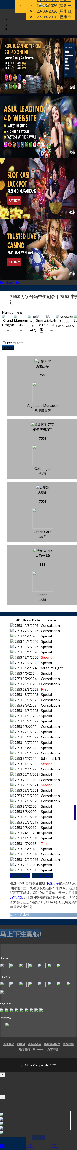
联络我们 (24, 1049)
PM (2, 1145)
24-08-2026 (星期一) (54, 5)
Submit (8, 347)
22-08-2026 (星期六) (54, 17)
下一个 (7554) (42, 875)
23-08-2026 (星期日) (54, 11)
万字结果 (16, 897)
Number (8, 312)
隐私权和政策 (52, 1044)
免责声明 (52, 1049)
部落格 (21, 1044)
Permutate (14, 343)
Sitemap (39, 1049)
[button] (7, 282)
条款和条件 (34, 1044)
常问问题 (68, 1044)
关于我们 (8, 1044)
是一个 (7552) (20, 875)
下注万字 (52, 883)
